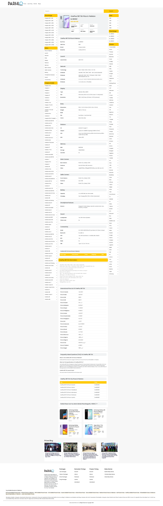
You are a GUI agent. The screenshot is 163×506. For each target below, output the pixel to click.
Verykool (111, 105)
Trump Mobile (112, 47)
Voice (110, 177)
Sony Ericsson (112, 194)
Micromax (111, 134)
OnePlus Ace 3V (48, 236)
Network (46, 55)
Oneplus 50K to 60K (49, 35)
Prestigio (111, 124)
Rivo (110, 216)
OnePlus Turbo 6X (49, 284)
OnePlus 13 (47, 248)
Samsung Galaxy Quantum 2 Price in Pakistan (74, 426)
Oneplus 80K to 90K (49, 42)
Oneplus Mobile (82, 47)
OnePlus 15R (47, 292)
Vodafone (111, 102)
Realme (111, 269)
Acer (110, 80)
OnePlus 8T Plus (48, 130)
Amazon (111, 141)
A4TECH (111, 242)
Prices (24, 3)
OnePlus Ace (47, 195)
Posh (110, 126)
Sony (110, 225)
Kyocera (111, 54)
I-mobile (111, 158)
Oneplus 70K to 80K (49, 40)
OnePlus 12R (47, 229)
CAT (110, 88)
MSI (110, 93)
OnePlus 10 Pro (48, 183)
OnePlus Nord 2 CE (49, 188)
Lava (110, 167)
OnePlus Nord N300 (49, 207)
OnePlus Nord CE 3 (49, 137)
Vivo (110, 259)
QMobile (111, 199)
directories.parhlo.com (74, 502)
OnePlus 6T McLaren (49, 142)
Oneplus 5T (47, 147)
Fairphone (111, 78)
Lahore (76, 474)
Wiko (110, 68)
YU (109, 196)
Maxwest (111, 136)
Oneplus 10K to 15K (49, 18)
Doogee (111, 73)
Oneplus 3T (47, 95)
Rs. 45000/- (112, 38)
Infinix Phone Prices (80, 492)
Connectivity (48, 79)
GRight (110, 187)
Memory (47, 65)
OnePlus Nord (48, 140)
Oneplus (111, 240)
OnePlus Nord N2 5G (49, 173)
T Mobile (111, 119)
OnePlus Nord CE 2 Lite (50, 193)
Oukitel (110, 71)
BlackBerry (111, 175)
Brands (35, 3)
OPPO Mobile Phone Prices (41, 492)
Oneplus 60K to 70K (49, 37)
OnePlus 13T (47, 258)
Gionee (111, 155)
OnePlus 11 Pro (48, 125)
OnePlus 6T (47, 145)
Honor (110, 266)
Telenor (111, 206)
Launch (46, 53)
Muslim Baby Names (109, 471)
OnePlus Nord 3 (48, 210)
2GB (110, 18)
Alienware (111, 90)
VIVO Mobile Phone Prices (54, 492)
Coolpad (111, 148)
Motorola (111, 172)
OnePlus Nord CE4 (49, 239)
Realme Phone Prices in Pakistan (108, 492)
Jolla (110, 165)
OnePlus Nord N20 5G (49, 190)
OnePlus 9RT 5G (48, 181)
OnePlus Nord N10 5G (49, 157)
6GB (110, 23)
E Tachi (111, 95)
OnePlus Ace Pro (48, 123)
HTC (110, 211)
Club (110, 191)
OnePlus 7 (47, 159)
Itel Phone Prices (120, 492)
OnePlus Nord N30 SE (49, 234)
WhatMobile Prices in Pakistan (147, 492)
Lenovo (111, 257)
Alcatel (110, 208)
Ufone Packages (63, 476)
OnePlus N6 (47, 297)
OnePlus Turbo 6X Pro (49, 287)
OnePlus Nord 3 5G (49, 219)
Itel (110, 143)
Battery (46, 72)
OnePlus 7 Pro (48, 102)
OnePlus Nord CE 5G (49, 171)
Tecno (110, 261)
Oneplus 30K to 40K (49, 30)
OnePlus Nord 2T (48, 202)
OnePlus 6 (47, 100)
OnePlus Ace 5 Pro (49, 253)
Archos (110, 146)
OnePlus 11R (47, 135)
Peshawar (76, 476)
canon (110, 228)
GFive (110, 189)
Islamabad (77, 482)
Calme (110, 184)
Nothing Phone (112, 83)
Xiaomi (110, 237)
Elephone (111, 112)
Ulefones (111, 100)
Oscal (110, 59)
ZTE (110, 109)
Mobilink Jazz (112, 220)
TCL (110, 117)
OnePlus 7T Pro (48, 149)
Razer (110, 223)
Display (46, 60)
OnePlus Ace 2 (48, 132)
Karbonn (111, 114)
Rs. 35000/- (111, 36)
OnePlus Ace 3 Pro (49, 243)
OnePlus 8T (47, 152)
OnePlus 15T (47, 275)
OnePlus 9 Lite (48, 169)
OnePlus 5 (47, 97)
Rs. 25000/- (111, 33)
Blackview (111, 56)
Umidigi (111, 61)
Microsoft (111, 213)
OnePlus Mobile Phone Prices (132, 492)
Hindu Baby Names (109, 476)
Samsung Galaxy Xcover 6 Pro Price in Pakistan (74, 411)
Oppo (110, 271)
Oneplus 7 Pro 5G (48, 105)
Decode (111, 170)
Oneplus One (48, 85)
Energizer (111, 150)
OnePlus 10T (47, 205)
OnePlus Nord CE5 (49, 260)
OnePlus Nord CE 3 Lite (50, 215)
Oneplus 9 (47, 164)
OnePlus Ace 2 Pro (49, 222)
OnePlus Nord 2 (48, 176)
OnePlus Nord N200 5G (50, 178)
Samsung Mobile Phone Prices (13, 492)
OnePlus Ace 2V (48, 212)
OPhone (111, 182)
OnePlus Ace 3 (48, 231)
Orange (111, 131)
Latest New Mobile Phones (28, 494)
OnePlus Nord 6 (48, 272)
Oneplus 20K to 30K (49, 25)
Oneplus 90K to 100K (49, 44)
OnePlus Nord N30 (49, 217)
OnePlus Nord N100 (49, 154)
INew (110, 179)
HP (109, 254)
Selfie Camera (48, 70)
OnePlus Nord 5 (48, 270)
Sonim (110, 49)
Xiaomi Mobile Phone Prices (68, 492)
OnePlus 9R (47, 166)
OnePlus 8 (47, 116)
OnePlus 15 (47, 289)
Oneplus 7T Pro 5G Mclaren (49, 110)
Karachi (76, 471)
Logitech (111, 245)
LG (109, 201)
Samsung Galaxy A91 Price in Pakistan (99, 410)
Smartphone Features (50, 74)
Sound (46, 77)
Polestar (111, 64)
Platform (47, 62)
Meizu (110, 204)
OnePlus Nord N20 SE (49, 120)
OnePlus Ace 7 (48, 282)
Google (111, 235)
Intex (110, 163)
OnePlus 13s (47, 268)
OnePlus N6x (47, 299)
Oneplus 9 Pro (48, 161)
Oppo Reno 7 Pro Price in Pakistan (98, 426)
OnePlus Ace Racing (49, 200)
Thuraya (111, 52)
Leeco (110, 138)
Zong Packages (63, 479)
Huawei (111, 232)
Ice (110, 160)
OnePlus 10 (47, 186)
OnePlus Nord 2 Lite (49, 128)
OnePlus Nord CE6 (49, 280)
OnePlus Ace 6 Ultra (49, 277)
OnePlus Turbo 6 (48, 294)
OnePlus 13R (47, 251)
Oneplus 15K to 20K (49, 20)
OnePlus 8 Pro (48, 113)
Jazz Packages (62, 471)
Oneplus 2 (47, 88)
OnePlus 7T (47, 107)
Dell (110, 252)
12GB (110, 28)
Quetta (76, 479)
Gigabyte (111, 153)
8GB (110, 25)
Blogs (39, 3)
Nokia (110, 230)
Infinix (110, 264)
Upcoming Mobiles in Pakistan (13, 494)
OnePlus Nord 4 (48, 246)
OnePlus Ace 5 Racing (49, 263)
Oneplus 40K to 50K (49, 32)
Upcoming (30, 3)
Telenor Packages (63, 474)
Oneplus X (47, 90)
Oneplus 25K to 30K (49, 28)
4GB (110, 20)
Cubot (110, 76)
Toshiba (111, 97)
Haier (110, 218)
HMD (110, 66)
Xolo (110, 107)
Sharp (110, 121)
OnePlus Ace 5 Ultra (49, 265)
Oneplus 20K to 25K (49, 23)
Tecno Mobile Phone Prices (92, 492)
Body (46, 58)
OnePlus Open (48, 224)
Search (111, 11)
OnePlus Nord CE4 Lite (50, 241)
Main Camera (48, 67)
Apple (110, 247)
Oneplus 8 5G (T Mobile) (50, 118)
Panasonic (111, 129)
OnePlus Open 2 (48, 256)
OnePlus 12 (47, 227)
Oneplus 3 (47, 93)
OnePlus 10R (47, 198)
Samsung (111, 273)
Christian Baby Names (110, 474)
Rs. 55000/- (111, 41)
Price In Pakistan (48, 50)
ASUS (110, 249)
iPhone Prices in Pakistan (27, 492)
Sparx (110, 85)
